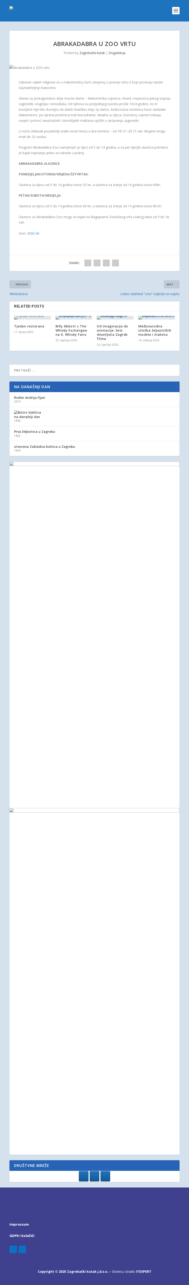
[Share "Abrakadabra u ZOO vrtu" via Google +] (106, 263)
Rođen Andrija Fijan (29, 397)
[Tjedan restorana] (32, 318)
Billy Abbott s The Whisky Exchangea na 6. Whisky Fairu (71, 330)
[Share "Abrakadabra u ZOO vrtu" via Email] (115, 263)
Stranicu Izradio (131, 1271)
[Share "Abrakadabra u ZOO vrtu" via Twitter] (97, 263)
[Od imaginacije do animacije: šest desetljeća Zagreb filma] (115, 318)
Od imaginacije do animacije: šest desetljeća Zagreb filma (112, 332)
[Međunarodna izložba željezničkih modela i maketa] (156, 318)
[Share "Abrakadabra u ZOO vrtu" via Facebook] (87, 263)
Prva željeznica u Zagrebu (34, 431)
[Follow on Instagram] (22, 1249)
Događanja (117, 53)
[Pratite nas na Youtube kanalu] (105, 1176)
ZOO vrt (33, 233)
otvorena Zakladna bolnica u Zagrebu (44, 446)
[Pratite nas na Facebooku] (84, 1176)
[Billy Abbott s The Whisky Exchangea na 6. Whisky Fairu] (74, 318)
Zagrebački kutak (92, 53)
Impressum (19, 1224)
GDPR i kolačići (21, 1235)
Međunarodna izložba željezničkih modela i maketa (154, 330)
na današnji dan (27, 417)
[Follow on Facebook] (13, 1249)
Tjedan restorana (29, 326)
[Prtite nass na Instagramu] (94, 1176)
